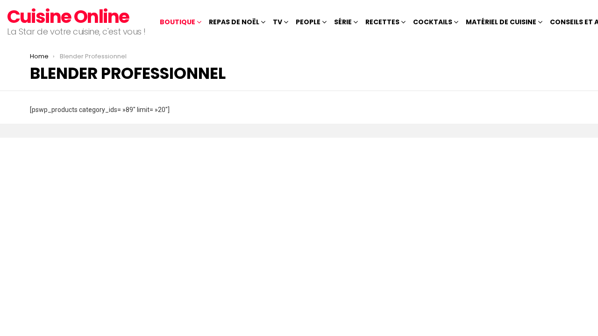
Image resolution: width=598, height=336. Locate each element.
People (308, 22)
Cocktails (432, 22)
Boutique (177, 22)
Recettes (382, 22)
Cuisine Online (68, 16)
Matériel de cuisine (501, 22)
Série (343, 22)
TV (277, 22)
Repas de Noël (234, 22)
